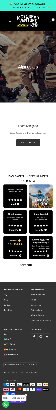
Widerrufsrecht (38, 315)
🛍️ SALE (7, 339)
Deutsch (31, 364)
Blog (5, 299)
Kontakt (6, 305)
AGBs (33, 299)
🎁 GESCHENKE (10, 349)
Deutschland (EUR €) (13, 364)
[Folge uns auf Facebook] (34, 336)
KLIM (5, 334)
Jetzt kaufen (28, 143)
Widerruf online (38, 294)
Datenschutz (36, 310)
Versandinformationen (41, 320)
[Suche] (10, 21)
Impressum (36, 305)
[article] (15, 196)
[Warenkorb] (51, 21)
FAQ (5, 294)
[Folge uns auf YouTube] (47, 336)
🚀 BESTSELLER (10, 354)
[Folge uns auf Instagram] (40, 336)
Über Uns (7, 310)
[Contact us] (5, 404)
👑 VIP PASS (9, 344)
